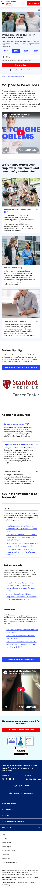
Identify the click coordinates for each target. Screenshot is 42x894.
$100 (16, 51)
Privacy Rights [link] (6, 847)
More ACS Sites (7, 828)
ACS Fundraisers (7, 809)
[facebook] (10, 779)
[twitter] (3, 779)
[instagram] (6, 779)
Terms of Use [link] (6, 859)
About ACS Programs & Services (13, 821)
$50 (6, 51)
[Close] (39, 10)
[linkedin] (13, 779)
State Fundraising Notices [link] (10, 863)
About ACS (5, 815)
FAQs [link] (3, 835)
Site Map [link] (4, 839)
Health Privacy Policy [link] (8, 851)
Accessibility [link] (6, 855)
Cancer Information (9, 803)
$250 (26, 51)
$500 (36, 51)
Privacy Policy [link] (6, 843)
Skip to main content (8, 1)
